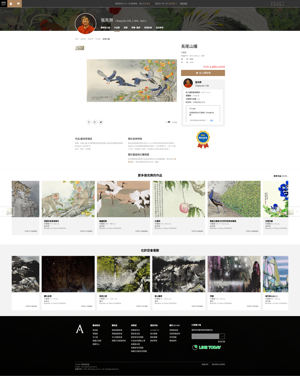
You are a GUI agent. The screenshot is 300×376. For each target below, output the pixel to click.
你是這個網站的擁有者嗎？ (198, 120)
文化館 (95, 337)
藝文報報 (153, 334)
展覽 (126, 28)
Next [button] (280, 208)
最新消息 (154, 325)
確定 (211, 120)
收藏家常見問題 (137, 348)
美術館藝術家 (117, 330)
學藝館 (95, 334)
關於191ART (174, 325)
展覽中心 (96, 344)
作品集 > (98, 39)
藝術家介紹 (105, 28)
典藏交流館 (97, 341)
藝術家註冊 (135, 334)
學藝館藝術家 (117, 334)
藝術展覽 (153, 337)
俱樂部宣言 (135, 330)
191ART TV (154, 330)
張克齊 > (91, 39)
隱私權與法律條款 (218, 364)
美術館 (95, 330)
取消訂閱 (221, 342)
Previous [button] (19, 208)
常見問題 (172, 337)
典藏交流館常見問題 (139, 351)
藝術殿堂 (96, 325)
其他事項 (159, 28)
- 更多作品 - (280, 176)
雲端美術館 (173, 330)
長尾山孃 (106, 39)
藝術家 (114, 325)
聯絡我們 (172, 341)
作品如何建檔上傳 (138, 341)
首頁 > (77, 39)
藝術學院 (153, 341)
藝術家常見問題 (137, 337)
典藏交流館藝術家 (119, 341)
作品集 (117, 28)
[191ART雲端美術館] (277, 4)
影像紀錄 (148, 28)
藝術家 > (84, 39)
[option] (79, 48)
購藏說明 (205, 364)
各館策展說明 (174, 334)
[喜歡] (63, 184)
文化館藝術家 (117, 337)
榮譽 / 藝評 (135, 28)
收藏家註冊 (135, 344)
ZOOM (174, 122)
